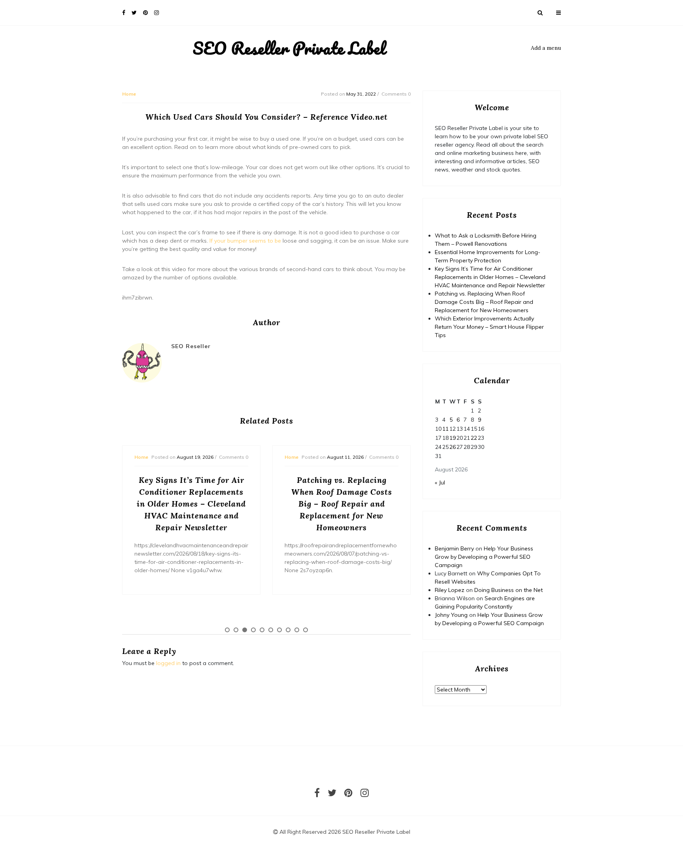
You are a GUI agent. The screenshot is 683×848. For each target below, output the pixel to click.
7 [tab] (279, 630)
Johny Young (451, 614)
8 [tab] (288, 630)
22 (474, 437)
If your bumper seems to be (245, 240)
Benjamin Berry (454, 548)
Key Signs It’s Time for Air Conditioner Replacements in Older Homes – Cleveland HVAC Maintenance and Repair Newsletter (490, 277)
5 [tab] (262, 630)
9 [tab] (296, 630)
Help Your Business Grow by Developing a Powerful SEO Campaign (484, 557)
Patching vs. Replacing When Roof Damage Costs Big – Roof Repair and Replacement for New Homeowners (484, 302)
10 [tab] (305, 630)
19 (452, 437)
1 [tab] (227, 630)
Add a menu (546, 47)
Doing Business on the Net (508, 590)
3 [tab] (244, 630)
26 (452, 446)
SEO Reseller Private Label (289, 48)
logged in (168, 663)
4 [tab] (253, 630)
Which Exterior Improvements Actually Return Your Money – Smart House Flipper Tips (489, 327)
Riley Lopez (449, 590)
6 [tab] (270, 630)
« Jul (440, 482)
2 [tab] (236, 630)
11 (445, 428)
